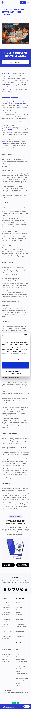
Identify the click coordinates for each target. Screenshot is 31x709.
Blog (17, 649)
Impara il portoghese (6, 636)
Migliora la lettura (20, 634)
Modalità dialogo (20, 624)
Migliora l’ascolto (20, 629)
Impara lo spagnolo (6, 605)
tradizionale (5, 84)
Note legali (18, 685)
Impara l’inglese (5, 602)
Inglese (15, 97)
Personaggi (18, 609)
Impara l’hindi (5, 629)
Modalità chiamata (20, 617)
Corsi (17, 605)
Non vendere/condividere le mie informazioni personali (22, 681)
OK (15, 365)
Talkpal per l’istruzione (7, 647)
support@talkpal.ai (15, 584)
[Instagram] (4, 589)
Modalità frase (19, 619)
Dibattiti (18, 612)
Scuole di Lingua (7, 97)
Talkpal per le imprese (7, 652)
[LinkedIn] (21, 589)
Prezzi (17, 654)
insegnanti (20, 105)
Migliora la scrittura (20, 636)
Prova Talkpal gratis (15, 62)
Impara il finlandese (6, 621)
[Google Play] (22, 565)
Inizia (23, 2)
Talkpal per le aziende (7, 649)
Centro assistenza (20, 659)
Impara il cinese (5, 626)
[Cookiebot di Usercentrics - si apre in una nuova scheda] (22, 335)
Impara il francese (6, 607)
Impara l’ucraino (5, 614)
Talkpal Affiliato (5, 661)
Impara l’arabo (5, 624)
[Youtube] (13, 589)
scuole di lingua (7, 102)
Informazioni (19, 647)
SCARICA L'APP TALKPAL (16, 516)
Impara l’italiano (5, 609)
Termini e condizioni (21, 666)
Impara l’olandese (6, 617)
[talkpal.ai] (3, 2)
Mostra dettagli (22, 359)
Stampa (18, 652)
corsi (10, 89)
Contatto (18, 656)
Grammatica (19, 602)
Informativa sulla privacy (22, 661)
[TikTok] (9, 589)
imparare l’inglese (6, 87)
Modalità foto (19, 614)
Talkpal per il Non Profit (7, 654)
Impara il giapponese (7, 631)
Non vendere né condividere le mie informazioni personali (15, 372)
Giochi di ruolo (19, 607)
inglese (10, 77)
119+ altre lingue (5, 638)
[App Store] (8, 565)
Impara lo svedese (6, 619)
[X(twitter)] (26, 589)
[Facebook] (17, 589)
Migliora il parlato (20, 631)
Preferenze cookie (20, 664)
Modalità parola (19, 621)
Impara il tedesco (6, 612)
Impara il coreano (6, 634)
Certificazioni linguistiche (22, 626)
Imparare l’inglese (7, 73)
